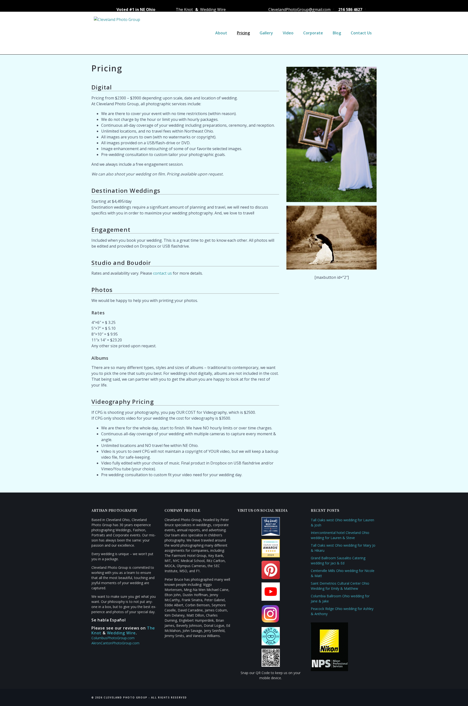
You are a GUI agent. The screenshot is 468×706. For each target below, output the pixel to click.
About (221, 33)
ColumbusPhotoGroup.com (113, 638)
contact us (162, 273)
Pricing (243, 33)
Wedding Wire (212, 9)
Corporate (313, 33)
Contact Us (361, 33)
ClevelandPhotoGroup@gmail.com (297, 9)
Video (288, 33)
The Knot (184, 9)
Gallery (266, 33)
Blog (337, 33)
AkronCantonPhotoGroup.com (115, 643)
